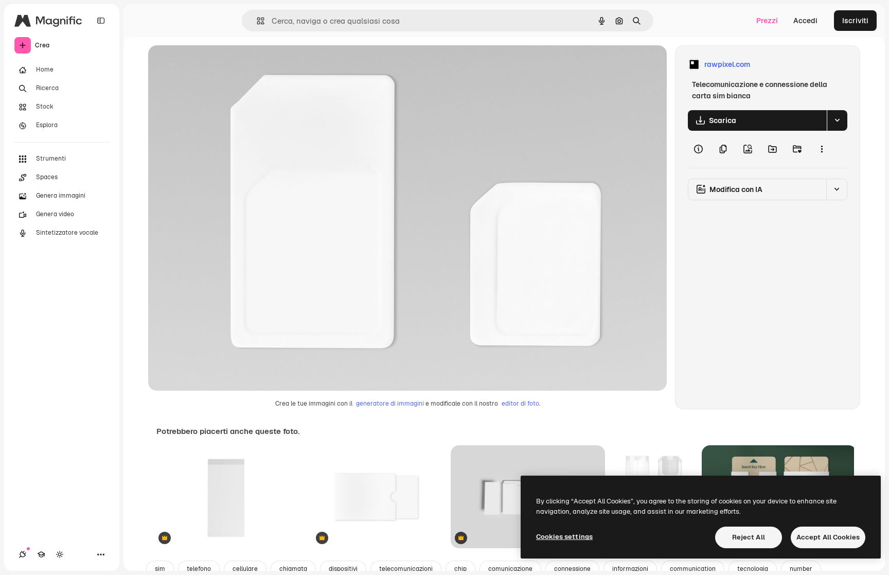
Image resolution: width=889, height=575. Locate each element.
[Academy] (41, 554)
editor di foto (520, 403)
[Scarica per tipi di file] (837, 120)
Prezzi (767, 20)
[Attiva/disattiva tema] (59, 554)
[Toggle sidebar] (101, 20)
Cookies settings (564, 536)
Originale (216, 64)
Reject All (748, 537)
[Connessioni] (22, 554)
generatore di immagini (390, 403)
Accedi (805, 20)
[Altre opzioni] (821, 149)
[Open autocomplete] (256, 21)
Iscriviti (855, 20)
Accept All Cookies (828, 537)
